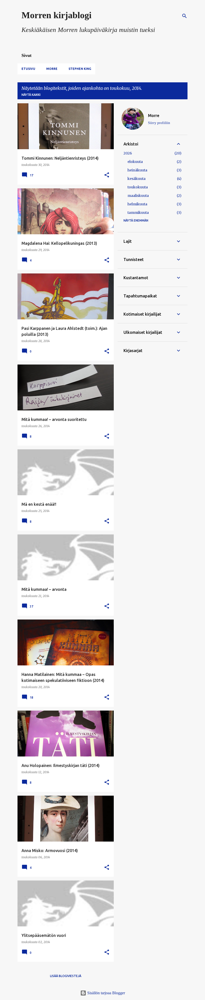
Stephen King (79, 68)
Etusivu (28, 68)
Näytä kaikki (31, 94)
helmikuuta (137, 204)
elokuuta (135, 161)
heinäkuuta (137, 170)
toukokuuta (138, 187)
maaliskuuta (138, 195)
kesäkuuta (137, 178)
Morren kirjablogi (57, 15)
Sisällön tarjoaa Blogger (105, 993)
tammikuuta (138, 212)
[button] (107, 175)
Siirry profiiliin (159, 123)
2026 (128, 153)
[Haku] (185, 16)
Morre (52, 68)
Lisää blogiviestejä (65, 976)
